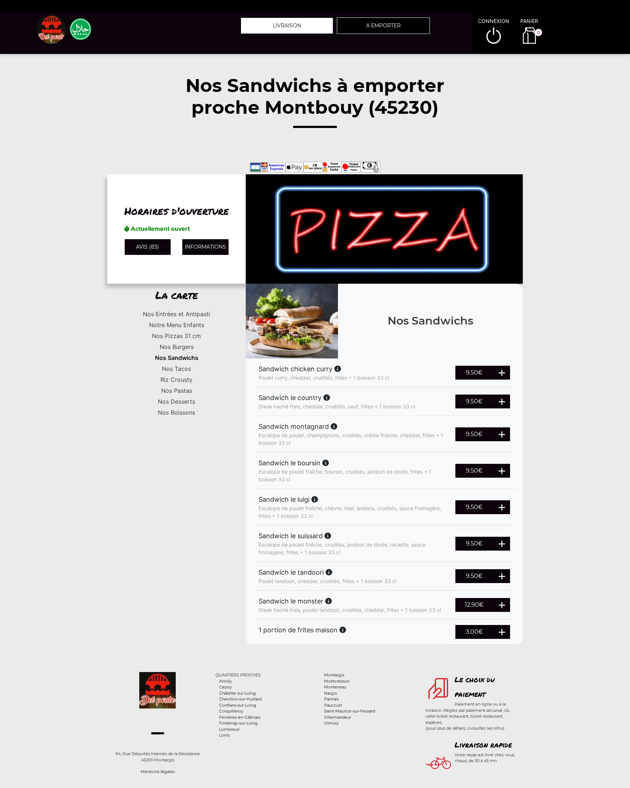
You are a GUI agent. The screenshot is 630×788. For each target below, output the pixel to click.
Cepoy (225, 687)
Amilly (225, 681)
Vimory (331, 723)
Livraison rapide (483, 745)
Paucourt (333, 705)
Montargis (334, 675)
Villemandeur (337, 717)
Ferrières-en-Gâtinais (239, 717)
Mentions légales (158, 771)
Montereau (335, 687)
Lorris (224, 735)
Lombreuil (229, 729)
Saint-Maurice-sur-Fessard (349, 711)
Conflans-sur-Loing (237, 705)
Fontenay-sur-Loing (238, 723)
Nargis (330, 693)
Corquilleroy (231, 711)
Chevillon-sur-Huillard (240, 699)
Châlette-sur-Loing (237, 693)
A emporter (383, 25)
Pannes (331, 699)
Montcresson (337, 681)
